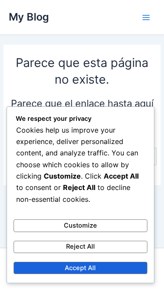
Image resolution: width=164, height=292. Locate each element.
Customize (80, 225)
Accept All (80, 268)
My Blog (29, 17)
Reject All (80, 246)
